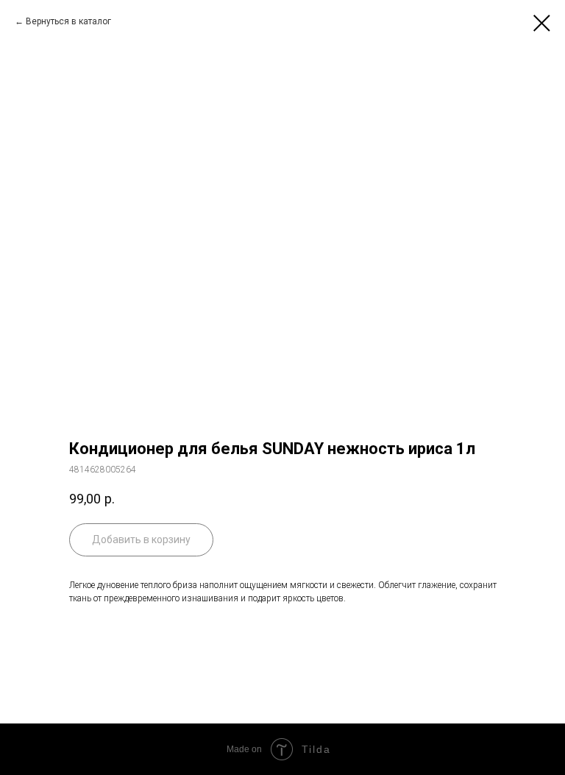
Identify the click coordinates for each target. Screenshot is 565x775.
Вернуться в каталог (68, 21)
